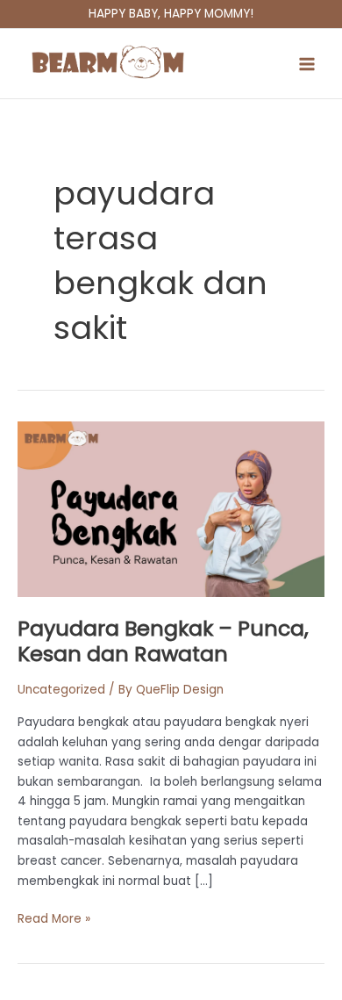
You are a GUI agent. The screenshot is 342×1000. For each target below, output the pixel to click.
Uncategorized (61, 689)
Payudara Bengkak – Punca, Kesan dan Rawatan (163, 641)
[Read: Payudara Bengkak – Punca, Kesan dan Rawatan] (171, 508)
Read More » (54, 918)
